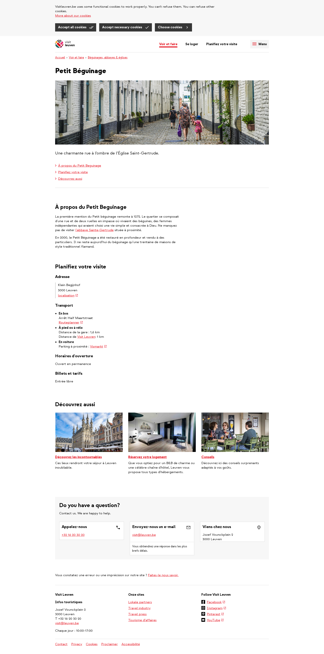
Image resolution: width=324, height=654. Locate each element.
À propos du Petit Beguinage (79, 165)
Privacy (76, 644)
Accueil (60, 57)
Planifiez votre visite (221, 44)
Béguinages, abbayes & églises (108, 57)
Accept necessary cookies (122, 27)
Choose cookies (170, 27)
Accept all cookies (72, 27)
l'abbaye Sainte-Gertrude (94, 230)
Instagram (216, 608)
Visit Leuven (86, 337)
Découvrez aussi (70, 179)
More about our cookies (73, 15)
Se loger (191, 44)
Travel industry (139, 608)
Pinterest (215, 614)
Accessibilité (131, 644)
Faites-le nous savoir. (163, 575)
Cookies (92, 644)
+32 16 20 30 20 (73, 535)
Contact (61, 644)
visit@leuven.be (144, 535)
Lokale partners (140, 602)
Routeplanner (71, 322)
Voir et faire (168, 44)
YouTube (215, 620)
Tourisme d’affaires (142, 620)
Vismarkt (98, 346)
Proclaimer (109, 644)
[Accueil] (64, 44)
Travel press (137, 614)
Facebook (216, 602)
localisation (68, 295)
